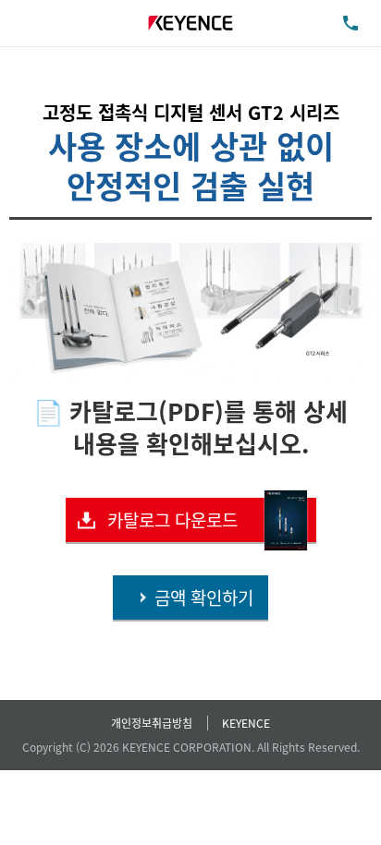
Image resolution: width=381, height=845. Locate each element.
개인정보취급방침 (151, 722)
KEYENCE (246, 722)
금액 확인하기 (203, 597)
